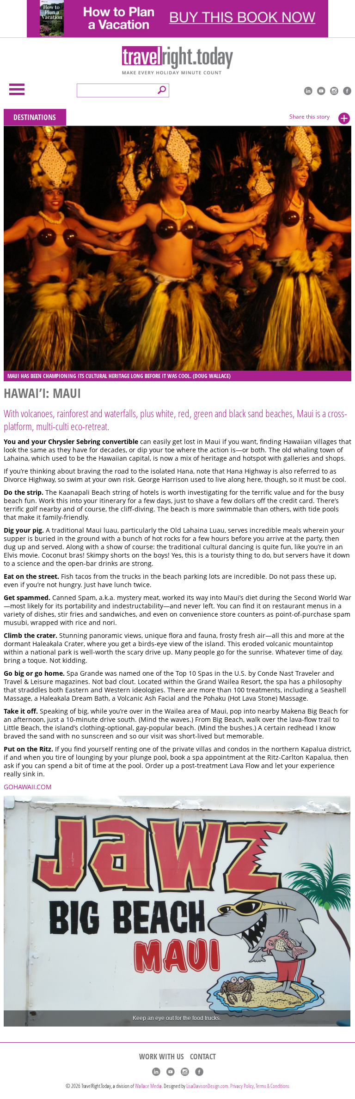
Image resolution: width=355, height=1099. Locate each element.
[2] (20, 1018)
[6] (55, 1018)
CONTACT (203, 1056)
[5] (46, 1018)
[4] (38, 1018)
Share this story (309, 116)
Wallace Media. (149, 1086)
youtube (321, 91)
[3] (29, 1018)
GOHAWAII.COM (28, 787)
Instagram (334, 91)
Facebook (347, 91)
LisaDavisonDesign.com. (208, 1086)
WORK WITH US (161, 1056)
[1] (11, 1018)
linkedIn (308, 91)
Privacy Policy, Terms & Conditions (259, 1086)
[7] (64, 1018)
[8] (73, 1018)
